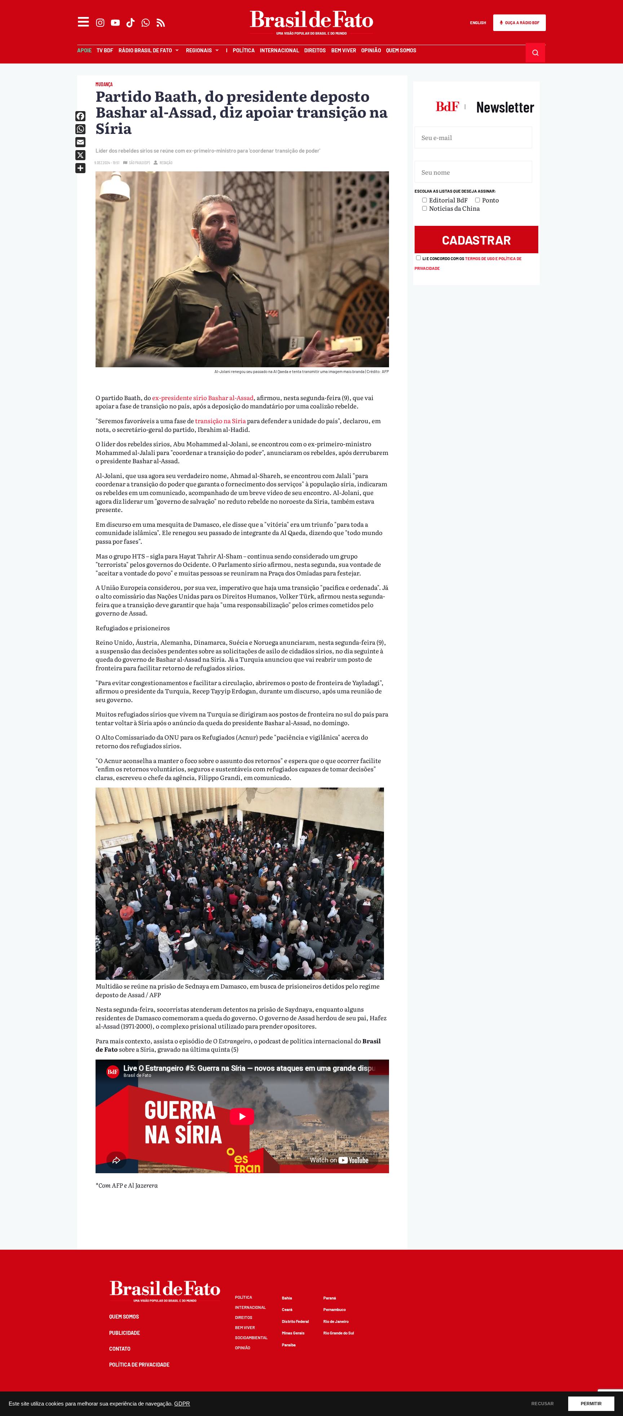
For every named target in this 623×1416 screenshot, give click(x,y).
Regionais (199, 50)
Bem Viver (343, 50)
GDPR (182, 1404)
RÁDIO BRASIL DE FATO (145, 50)
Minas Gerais (293, 1332)
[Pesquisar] (535, 52)
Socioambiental (251, 1337)
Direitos (315, 50)
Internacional (279, 50)
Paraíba (289, 1344)
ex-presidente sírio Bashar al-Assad (202, 397)
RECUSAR (542, 1403)
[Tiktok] (130, 22)
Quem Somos (401, 50)
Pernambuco (334, 1309)
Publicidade (124, 1333)
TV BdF (105, 50)
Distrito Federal (295, 1321)
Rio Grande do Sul (338, 1332)
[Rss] (160, 22)
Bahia (287, 1298)
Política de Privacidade (139, 1365)
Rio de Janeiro (336, 1321)
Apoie (84, 50)
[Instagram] (100, 22)
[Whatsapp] (145, 22)
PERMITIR (591, 1403)
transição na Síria (220, 420)
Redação (166, 162)
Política (244, 50)
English (478, 22)
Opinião (371, 50)
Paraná (329, 1298)
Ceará (287, 1309)
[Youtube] (115, 22)
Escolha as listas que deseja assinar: (455, 191)
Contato (120, 1349)
